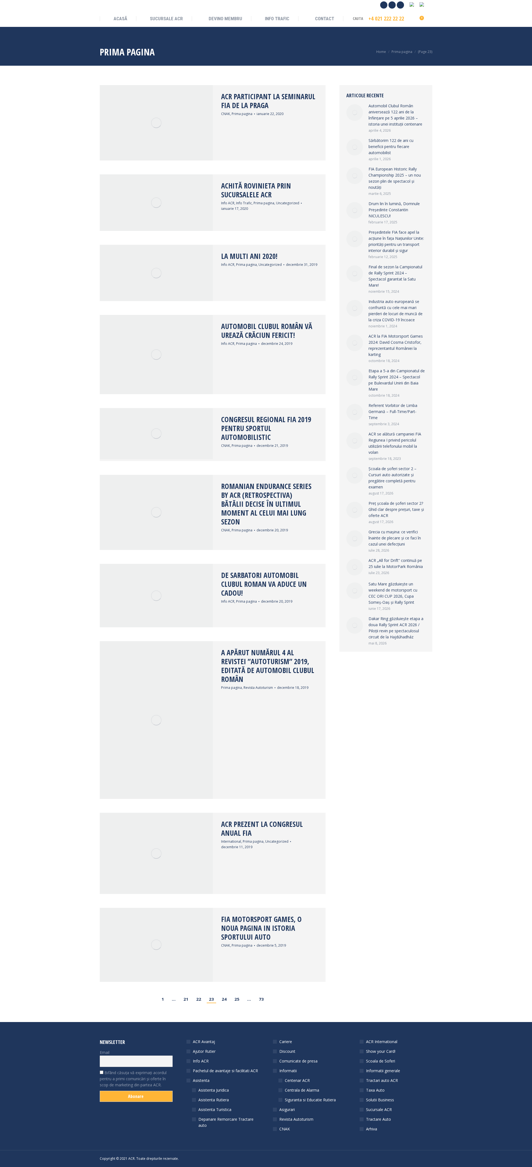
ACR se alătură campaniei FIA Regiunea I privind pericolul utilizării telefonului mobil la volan (395, 443)
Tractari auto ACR (382, 1080)
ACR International (381, 1041)
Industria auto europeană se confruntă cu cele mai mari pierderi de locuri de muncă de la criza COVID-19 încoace (396, 310)
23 (211, 999)
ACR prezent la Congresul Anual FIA (262, 828)
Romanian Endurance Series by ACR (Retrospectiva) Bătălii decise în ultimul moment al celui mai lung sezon (266, 504)
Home (381, 51)
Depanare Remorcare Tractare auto (226, 1122)
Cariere (285, 1041)
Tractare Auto (378, 1119)
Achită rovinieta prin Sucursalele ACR (256, 190)
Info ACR (227, 203)
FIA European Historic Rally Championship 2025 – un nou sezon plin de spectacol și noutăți (395, 178)
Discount (287, 1051)
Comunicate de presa (298, 1061)
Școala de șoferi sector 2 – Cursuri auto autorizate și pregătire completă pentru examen (392, 478)
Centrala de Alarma (302, 1090)
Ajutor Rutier (204, 1051)
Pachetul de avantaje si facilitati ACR (225, 1070)
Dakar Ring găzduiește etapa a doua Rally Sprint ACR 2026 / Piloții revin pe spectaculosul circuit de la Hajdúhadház (396, 627)
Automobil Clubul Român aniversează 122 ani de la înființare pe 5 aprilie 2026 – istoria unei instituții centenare (395, 115)
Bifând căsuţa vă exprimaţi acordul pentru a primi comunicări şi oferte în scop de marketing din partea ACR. (133, 1078)
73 (261, 999)
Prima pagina (242, 113)
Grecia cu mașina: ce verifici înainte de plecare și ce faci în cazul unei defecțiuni (395, 538)
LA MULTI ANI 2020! (249, 256)
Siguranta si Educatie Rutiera (310, 1099)
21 (185, 999)
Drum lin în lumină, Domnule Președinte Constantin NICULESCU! (394, 209)
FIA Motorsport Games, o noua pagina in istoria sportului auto (261, 928)
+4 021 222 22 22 (386, 18)
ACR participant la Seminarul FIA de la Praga (268, 101)
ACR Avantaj (204, 1041)
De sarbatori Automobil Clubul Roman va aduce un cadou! (264, 584)
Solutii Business (380, 1099)
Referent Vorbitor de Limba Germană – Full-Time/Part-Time (393, 411)
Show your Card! (380, 1051)
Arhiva (371, 1129)
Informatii (288, 1070)
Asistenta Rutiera (213, 1099)
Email (104, 1052)
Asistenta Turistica (214, 1109)
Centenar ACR (297, 1080)
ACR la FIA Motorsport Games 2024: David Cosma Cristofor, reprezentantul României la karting (396, 345)
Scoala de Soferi (380, 1061)
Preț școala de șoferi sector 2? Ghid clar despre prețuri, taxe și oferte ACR (396, 509)
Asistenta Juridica (213, 1090)
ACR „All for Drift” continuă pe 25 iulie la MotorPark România (396, 563)
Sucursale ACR (379, 1109)
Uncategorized (287, 203)
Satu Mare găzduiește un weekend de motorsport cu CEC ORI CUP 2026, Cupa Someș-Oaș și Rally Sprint (393, 593)
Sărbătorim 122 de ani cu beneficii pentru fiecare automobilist (391, 146)
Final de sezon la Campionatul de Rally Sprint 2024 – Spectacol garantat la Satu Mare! (395, 276)
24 (224, 999)
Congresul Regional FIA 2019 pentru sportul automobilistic (266, 428)
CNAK (225, 113)
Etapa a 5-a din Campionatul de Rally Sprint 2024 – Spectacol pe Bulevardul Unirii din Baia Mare (397, 380)
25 (236, 999)
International (231, 841)
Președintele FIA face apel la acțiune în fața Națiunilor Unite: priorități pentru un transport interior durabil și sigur (396, 241)
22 (198, 999)
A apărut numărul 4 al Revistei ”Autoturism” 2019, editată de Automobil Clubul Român (267, 666)
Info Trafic (244, 203)
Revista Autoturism (258, 687)
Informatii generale (383, 1070)
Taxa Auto (375, 1090)
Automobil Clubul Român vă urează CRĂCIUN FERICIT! (266, 331)
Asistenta (201, 1080)
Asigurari (287, 1109)
